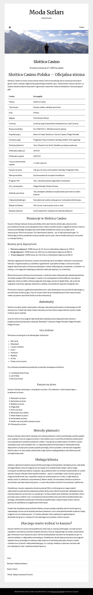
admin (60, 68)
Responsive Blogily (58, 592)
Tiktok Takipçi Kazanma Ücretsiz (20, 574)
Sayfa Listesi (12, 569)
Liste (9, 558)
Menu (81, 27)
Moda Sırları (46, 12)
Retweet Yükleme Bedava (17, 563)
